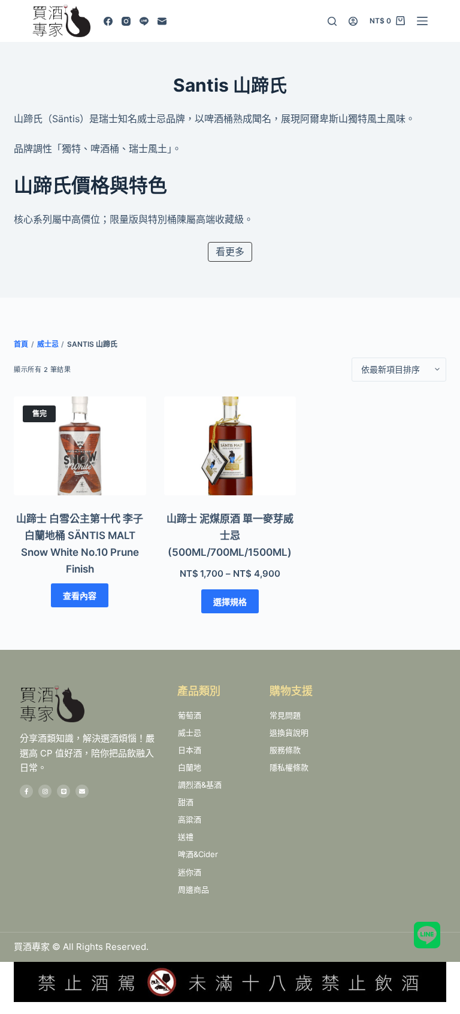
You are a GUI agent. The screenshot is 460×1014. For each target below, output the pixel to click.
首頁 (21, 344)
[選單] (422, 21)
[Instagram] (126, 21)
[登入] (353, 21)
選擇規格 (230, 602)
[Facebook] (108, 21)
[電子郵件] (162, 21)
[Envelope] (82, 791)
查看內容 (79, 596)
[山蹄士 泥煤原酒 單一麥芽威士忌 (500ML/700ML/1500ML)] (230, 445)
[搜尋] (332, 21)
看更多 (230, 252)
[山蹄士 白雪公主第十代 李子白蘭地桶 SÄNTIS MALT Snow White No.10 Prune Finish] (80, 445)
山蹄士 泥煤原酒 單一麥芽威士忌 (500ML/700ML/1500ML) (230, 535)
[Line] (144, 21)
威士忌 (48, 344)
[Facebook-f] (26, 791)
